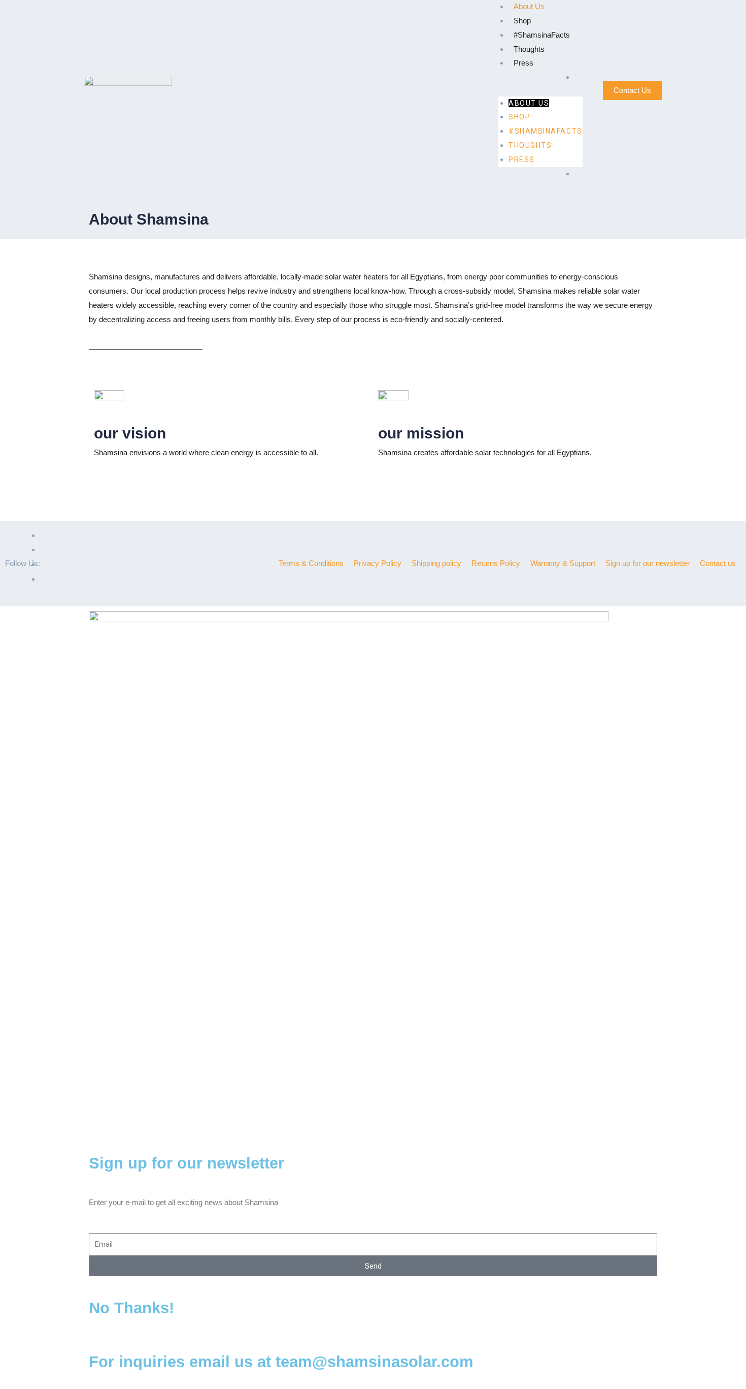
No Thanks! (131, 1308)
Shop (522, 20)
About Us (529, 6)
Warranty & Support (562, 563)
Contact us (718, 563)
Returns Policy (495, 563)
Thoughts (529, 49)
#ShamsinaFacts (542, 34)
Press (523, 62)
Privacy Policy (377, 563)
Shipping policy (436, 563)
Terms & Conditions (311, 563)
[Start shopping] (578, 77)
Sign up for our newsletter (647, 563)
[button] (540, 89)
